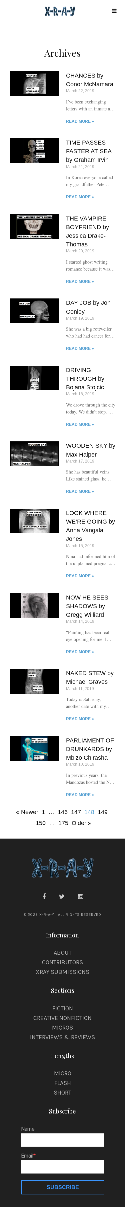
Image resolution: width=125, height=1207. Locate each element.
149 (103, 811)
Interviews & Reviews (62, 1037)
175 (63, 822)
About (63, 952)
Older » (81, 823)
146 (63, 811)
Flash (62, 1083)
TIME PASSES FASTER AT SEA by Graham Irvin (88, 151)
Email (27, 1156)
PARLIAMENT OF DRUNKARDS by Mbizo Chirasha (90, 749)
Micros (62, 1027)
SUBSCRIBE (63, 1187)
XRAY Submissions (62, 972)
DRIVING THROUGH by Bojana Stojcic (85, 379)
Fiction (62, 1008)
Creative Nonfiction (62, 1018)
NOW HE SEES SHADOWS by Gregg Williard (87, 606)
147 (76, 811)
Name (28, 1129)
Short (62, 1092)
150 (41, 822)
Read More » (80, 121)
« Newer (27, 812)
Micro (62, 1073)
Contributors (62, 962)
